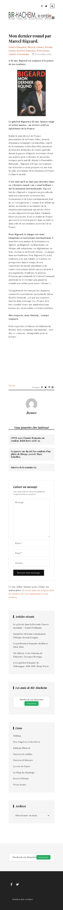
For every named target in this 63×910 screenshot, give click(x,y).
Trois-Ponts (19, 784)
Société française (26, 50)
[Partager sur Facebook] (41, 387)
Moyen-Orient (36, 47)
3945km (17, 735)
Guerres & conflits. (23, 754)
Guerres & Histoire (23, 760)
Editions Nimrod (21, 748)
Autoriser (31, 703)
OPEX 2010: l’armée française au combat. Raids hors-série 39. (27, 439)
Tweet (12, 385)
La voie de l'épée (21, 766)
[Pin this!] (49, 387)
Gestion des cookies (22, 899)
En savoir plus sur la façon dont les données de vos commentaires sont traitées (31, 594)
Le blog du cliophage (24, 772)
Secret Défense (21, 778)
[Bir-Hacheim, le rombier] (30, 19)
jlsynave (32, 413)
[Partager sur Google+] (52, 387)
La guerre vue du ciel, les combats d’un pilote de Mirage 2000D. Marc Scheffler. (30, 454)
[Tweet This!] (45, 387)
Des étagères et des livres (26, 741)
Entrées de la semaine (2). (24, 467)
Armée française (17, 47)
